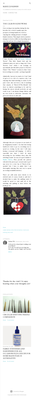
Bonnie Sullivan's (25, 59)
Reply (10, 252)
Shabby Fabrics (8, 160)
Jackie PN (11, 241)
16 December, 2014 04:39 (22, 241)
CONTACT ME (12, 13)
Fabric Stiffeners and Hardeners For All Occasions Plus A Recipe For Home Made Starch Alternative (16, 353)
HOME (5, 13)
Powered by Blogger (18, 391)
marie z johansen (10, 6)
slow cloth (10, 232)
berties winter (10, 230)
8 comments (10, 361)
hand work (26, 230)
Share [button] (4, 227)
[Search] (30, 3)
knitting (5, 232)
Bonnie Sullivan (18, 230)
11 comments (10, 320)
